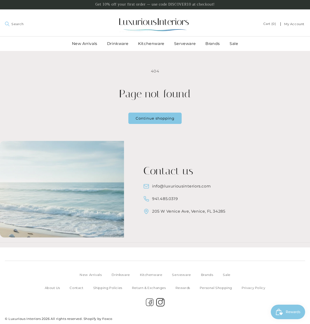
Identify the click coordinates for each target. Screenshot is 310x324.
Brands (207, 275)
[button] (5, 24)
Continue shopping (155, 118)
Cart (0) (269, 24)
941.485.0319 (165, 198)
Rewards (183, 288)
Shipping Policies (107, 288)
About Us (52, 288)
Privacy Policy (253, 288)
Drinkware (120, 275)
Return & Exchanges (149, 288)
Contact (76, 288)
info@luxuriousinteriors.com (181, 186)
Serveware (181, 275)
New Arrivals (90, 275)
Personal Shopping (216, 288)
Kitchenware (151, 275)
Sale (226, 275)
